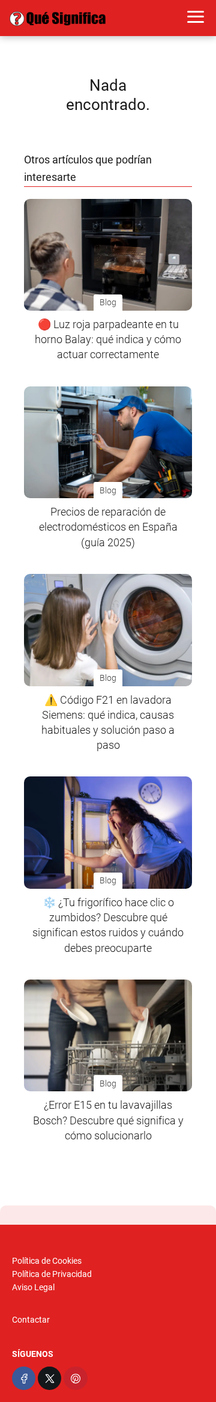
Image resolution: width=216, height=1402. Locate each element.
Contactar (31, 1319)
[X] (49, 1378)
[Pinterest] (75, 1378)
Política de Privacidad (52, 1274)
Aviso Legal (33, 1287)
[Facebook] (23, 1378)
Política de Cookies (47, 1261)
